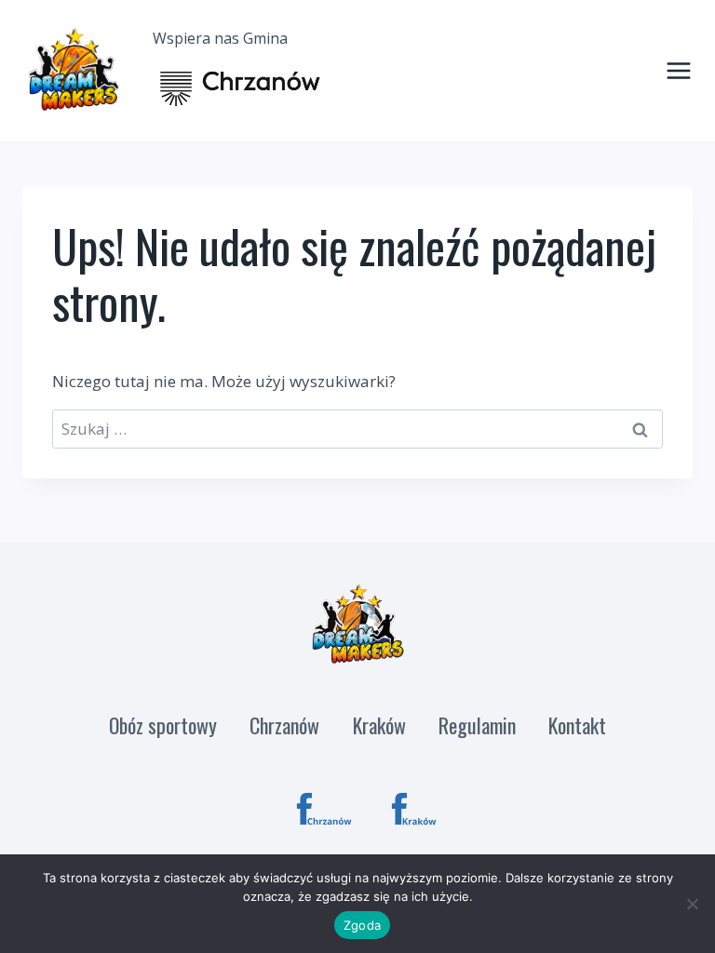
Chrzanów (284, 725)
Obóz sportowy (163, 725)
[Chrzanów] (324, 809)
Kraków (379, 725)
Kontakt (577, 725)
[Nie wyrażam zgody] (691, 903)
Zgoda (362, 925)
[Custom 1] (419, 809)
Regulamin (477, 725)
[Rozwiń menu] (675, 71)
